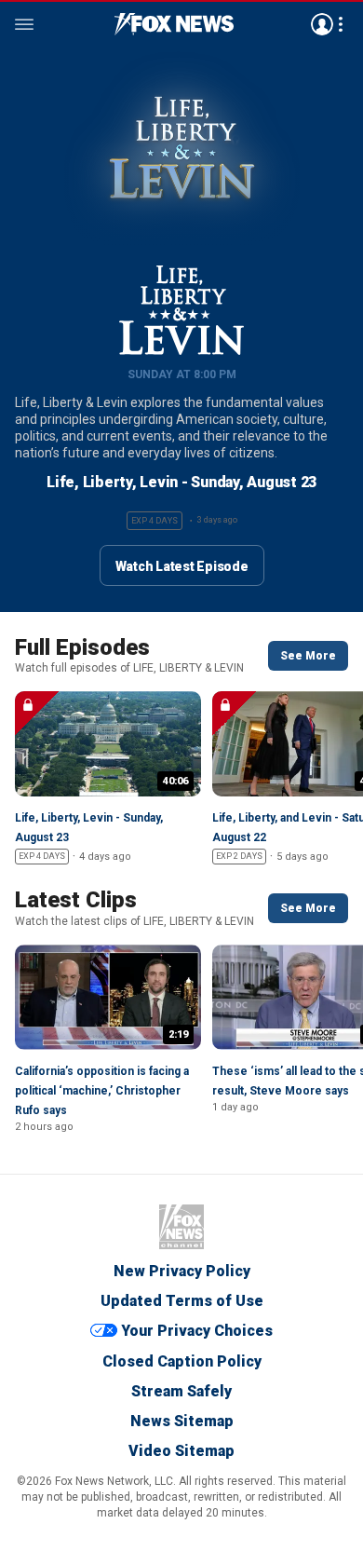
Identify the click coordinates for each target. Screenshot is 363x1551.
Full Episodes (82, 647)
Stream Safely (181, 1391)
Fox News (181, 1226)
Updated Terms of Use (182, 1301)
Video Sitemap (181, 1451)
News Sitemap (182, 1421)
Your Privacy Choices (197, 1331)
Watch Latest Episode (182, 566)
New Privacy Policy (182, 1271)
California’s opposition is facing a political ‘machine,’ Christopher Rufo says (102, 1091)
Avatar (322, 24)
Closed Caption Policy (182, 1361)
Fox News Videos (174, 24)
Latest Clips (76, 900)
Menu (24, 24)
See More (308, 655)
